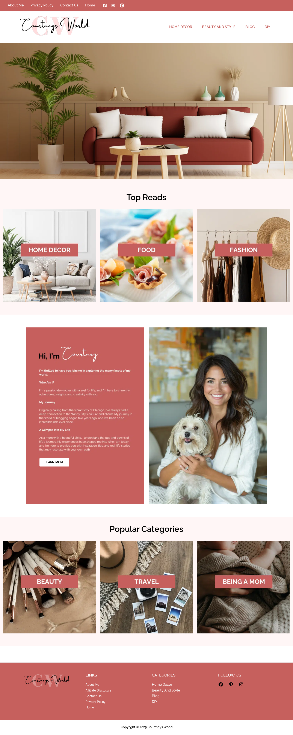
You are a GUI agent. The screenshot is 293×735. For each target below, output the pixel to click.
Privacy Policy (96, 702)
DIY (154, 702)
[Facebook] (105, 5)
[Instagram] (113, 5)
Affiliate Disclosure (98, 690)
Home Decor (162, 684)
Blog (156, 696)
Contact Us (93, 696)
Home (90, 707)
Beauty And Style (166, 690)
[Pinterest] (122, 5)
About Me (92, 684)
